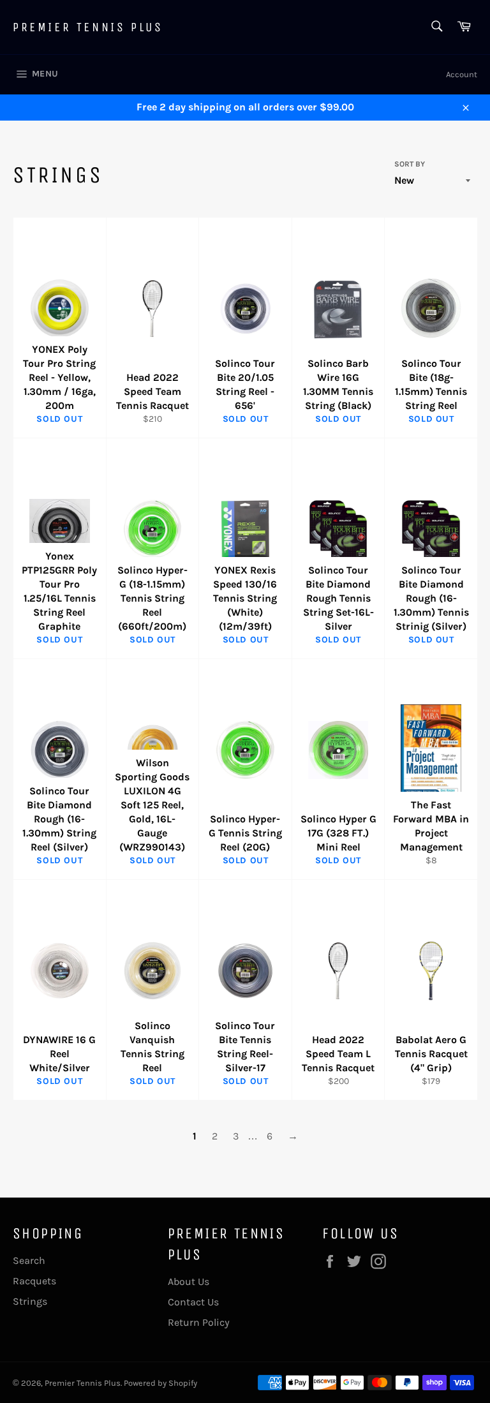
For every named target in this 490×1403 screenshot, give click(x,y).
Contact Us (193, 1302)
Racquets (34, 1281)
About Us (188, 1281)
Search (29, 1260)
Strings (30, 1301)
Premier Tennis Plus (88, 27)
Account (461, 74)
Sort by (409, 164)
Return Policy (199, 1322)
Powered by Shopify (160, 1383)
